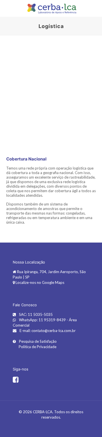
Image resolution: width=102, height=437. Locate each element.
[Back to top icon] (90, 425)
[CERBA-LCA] (51, 8)
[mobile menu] (7, 8)
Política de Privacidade (37, 346)
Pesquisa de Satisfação (37, 341)
